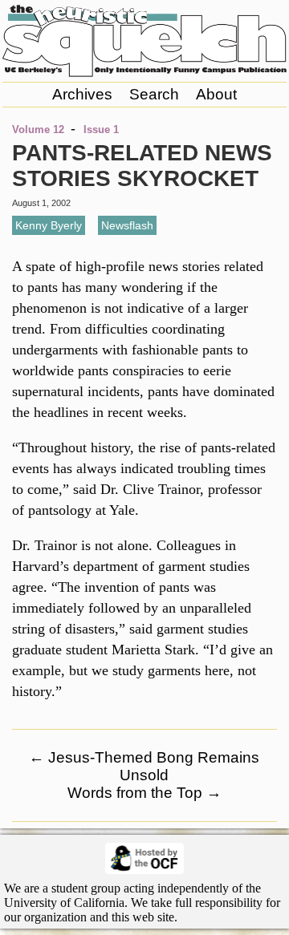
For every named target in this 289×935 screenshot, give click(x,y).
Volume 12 (38, 129)
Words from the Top (144, 792)
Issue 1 (101, 129)
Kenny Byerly (48, 225)
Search (154, 94)
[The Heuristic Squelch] (144, 73)
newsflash (127, 225)
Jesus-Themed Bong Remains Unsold (144, 766)
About (216, 94)
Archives (82, 94)
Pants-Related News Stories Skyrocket (142, 165)
